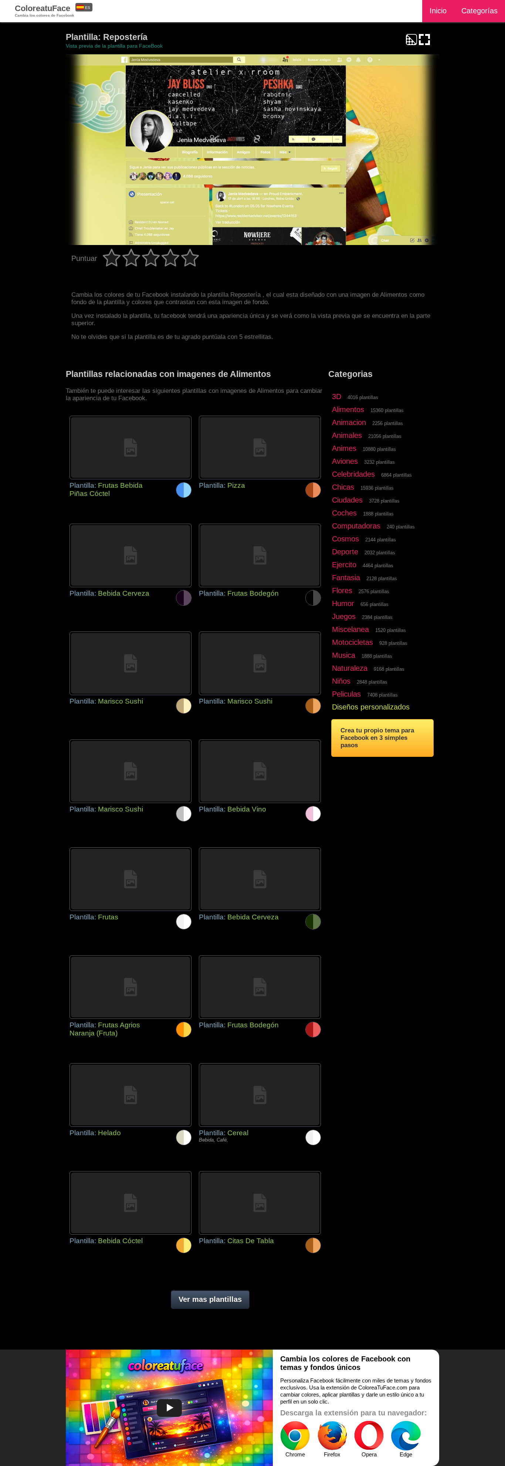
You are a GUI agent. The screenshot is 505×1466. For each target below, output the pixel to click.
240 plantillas (401, 527)
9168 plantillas (389, 669)
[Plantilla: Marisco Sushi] (131, 663)
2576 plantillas (374, 591)
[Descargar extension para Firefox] (332, 1435)
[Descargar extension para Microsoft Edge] (406, 1435)
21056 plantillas (384, 436)
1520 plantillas (390, 630)
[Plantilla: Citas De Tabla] (260, 1203)
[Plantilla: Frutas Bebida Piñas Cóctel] (131, 447)
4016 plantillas (363, 397)
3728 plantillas (384, 501)
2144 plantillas (380, 539)
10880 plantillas (379, 449)
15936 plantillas (377, 488)
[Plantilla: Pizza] (260, 447)
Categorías (479, 11)
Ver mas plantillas (210, 1299)
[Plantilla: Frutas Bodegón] (260, 555)
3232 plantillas (379, 462)
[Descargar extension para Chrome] (295, 1435)
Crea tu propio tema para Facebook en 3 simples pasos (377, 738)
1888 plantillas (378, 514)
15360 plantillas (387, 410)
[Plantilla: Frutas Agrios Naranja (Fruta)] (131, 987)
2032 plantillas (380, 552)
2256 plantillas (387, 423)
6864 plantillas (396, 475)
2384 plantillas (377, 617)
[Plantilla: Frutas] (131, 879)
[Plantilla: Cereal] (260, 1095)
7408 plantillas (382, 695)
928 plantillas (393, 643)
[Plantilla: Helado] (131, 1095)
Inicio (438, 11)
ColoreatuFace (44, 10)
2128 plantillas (381, 578)
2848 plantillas (372, 682)
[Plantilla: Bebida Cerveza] (131, 555)
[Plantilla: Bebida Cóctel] (131, 1203)
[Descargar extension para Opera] (369, 1435)
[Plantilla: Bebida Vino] (260, 771)
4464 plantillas (378, 565)
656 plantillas (374, 604)
